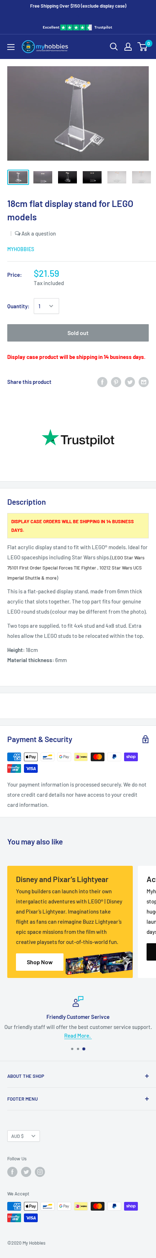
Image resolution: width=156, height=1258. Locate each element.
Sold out (78, 332)
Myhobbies (20, 249)
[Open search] (114, 47)
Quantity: (18, 306)
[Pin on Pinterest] (116, 381)
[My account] (128, 47)
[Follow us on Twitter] (26, 1172)
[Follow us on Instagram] (40, 1172)
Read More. (78, 1035)
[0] (142, 46)
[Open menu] (11, 47)
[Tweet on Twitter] (130, 381)
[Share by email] (144, 381)
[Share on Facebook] (102, 381)
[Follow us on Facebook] (12, 1172)
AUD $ (17, 1136)
